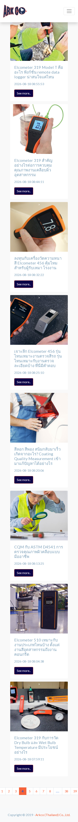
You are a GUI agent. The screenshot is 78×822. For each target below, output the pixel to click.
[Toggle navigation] (69, 11)
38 (66, 791)
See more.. (24, 93)
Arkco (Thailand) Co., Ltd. (52, 815)
